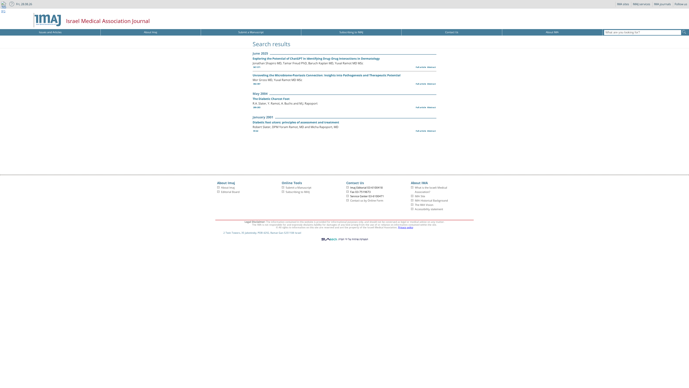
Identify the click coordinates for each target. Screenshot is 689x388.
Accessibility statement (429, 209)
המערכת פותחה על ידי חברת (353, 239)
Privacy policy (405, 227)
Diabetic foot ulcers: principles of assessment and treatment (296, 122)
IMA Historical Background (431, 200)
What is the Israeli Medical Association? (431, 189)
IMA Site (420, 196)
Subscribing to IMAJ (298, 191)
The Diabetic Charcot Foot (271, 99)
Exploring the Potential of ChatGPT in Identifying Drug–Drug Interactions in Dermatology (316, 59)
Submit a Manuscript (298, 187)
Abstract (431, 67)
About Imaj (228, 187)
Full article (421, 67)
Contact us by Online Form (366, 200)
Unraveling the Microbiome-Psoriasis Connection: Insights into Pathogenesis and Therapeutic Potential (326, 75)
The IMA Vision (424, 204)
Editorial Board (230, 191)
